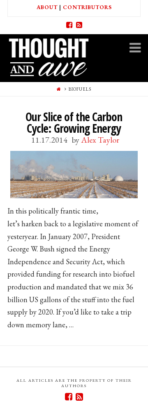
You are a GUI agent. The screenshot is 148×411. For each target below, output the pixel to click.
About (47, 7)
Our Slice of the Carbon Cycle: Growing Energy (73, 122)
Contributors (87, 7)
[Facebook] (69, 25)
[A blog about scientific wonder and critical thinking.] (48, 56)
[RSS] (79, 25)
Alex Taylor (100, 139)
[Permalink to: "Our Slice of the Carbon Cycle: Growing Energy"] (74, 174)
